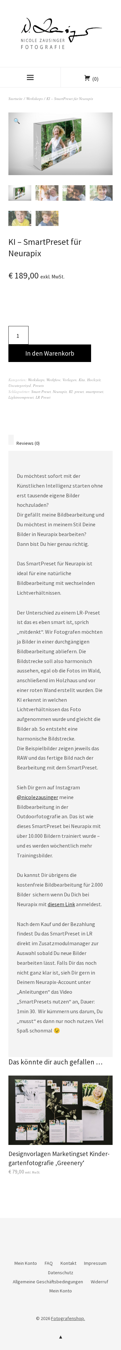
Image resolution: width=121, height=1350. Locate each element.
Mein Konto (25, 1263)
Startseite (15, 98)
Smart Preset (41, 391)
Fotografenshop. (68, 1318)
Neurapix (60, 391)
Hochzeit (93, 379)
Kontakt (68, 1263)
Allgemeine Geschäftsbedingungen (48, 1282)
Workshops (34, 98)
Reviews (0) (28, 443)
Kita (82, 379)
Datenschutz (60, 1273)
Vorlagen (70, 379)
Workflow (53, 379)
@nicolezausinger (37, 797)
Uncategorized (19, 385)
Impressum (95, 1263)
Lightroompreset (21, 397)
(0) (95, 78)
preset (79, 391)
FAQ (49, 1263)
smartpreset (94, 391)
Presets (38, 385)
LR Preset (43, 397)
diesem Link (61, 904)
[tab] (11, 440)
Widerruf (99, 1282)
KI (71, 391)
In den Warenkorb (49, 353)
